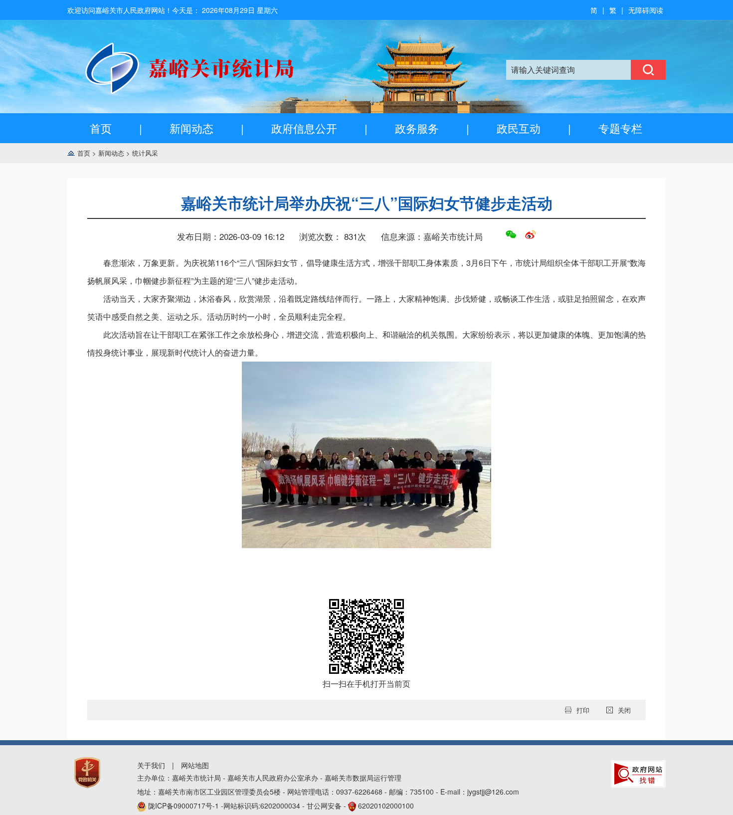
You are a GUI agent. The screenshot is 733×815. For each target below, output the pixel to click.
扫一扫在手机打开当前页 (366, 683)
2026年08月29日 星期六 (240, 10)
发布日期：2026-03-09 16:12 (230, 236)
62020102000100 (386, 806)
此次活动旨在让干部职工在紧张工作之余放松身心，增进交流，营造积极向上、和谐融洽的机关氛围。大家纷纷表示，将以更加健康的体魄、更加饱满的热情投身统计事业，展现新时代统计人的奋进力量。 (366, 343)
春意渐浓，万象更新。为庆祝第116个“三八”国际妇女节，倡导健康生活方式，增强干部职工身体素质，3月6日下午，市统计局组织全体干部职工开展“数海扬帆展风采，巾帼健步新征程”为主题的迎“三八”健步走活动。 (366, 271)
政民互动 (519, 128)
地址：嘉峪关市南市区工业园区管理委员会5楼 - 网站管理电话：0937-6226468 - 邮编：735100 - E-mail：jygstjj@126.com (328, 792)
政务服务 (417, 128)
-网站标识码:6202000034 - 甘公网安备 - (281, 806)
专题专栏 (620, 128)
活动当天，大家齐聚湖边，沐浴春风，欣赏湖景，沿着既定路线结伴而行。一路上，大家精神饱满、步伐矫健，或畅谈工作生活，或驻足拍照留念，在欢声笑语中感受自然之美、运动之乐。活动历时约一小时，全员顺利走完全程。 (366, 307)
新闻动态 (191, 128)
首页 (101, 128)
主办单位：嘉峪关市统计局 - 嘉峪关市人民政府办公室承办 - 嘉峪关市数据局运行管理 (269, 778)
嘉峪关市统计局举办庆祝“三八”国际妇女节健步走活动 (366, 203)
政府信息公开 (304, 128)
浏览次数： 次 (332, 236)
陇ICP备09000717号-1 (184, 806)
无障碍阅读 (645, 10)
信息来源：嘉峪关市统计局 (432, 236)
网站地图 (195, 765)
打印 (582, 710)
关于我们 (151, 765)
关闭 (624, 710)
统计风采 (145, 153)
